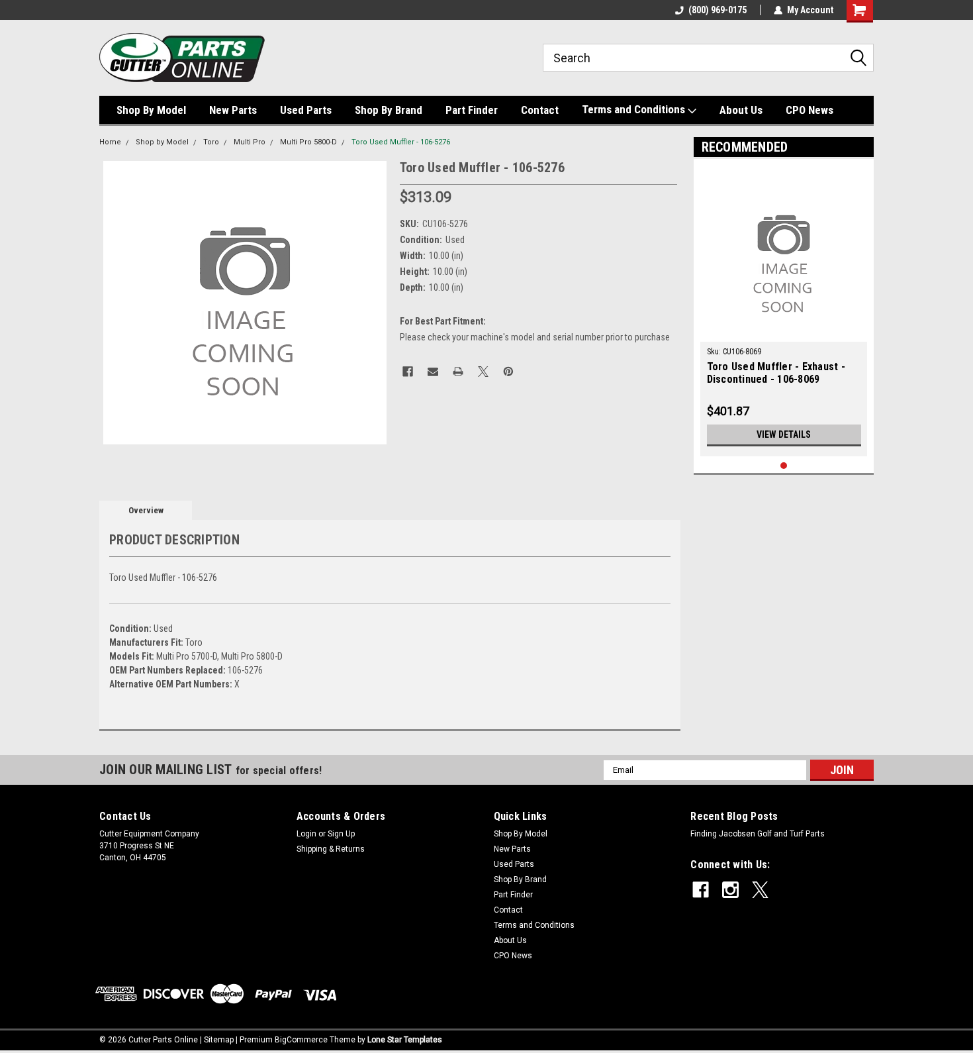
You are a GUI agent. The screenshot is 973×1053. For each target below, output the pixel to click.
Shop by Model (162, 142)
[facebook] (700, 889)
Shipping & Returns (331, 849)
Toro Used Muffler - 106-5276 (400, 142)
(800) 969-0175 (717, 10)
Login (306, 833)
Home (110, 142)
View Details (784, 434)
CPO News (809, 110)
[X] (483, 371)
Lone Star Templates (404, 1039)
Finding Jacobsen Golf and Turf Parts (757, 833)
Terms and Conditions (635, 109)
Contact (540, 110)
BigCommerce (301, 1039)
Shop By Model (151, 110)
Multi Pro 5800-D (308, 142)
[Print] (458, 371)
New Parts (233, 110)
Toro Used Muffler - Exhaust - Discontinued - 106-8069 (776, 372)
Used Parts (306, 110)
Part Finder (471, 110)
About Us (741, 110)
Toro (211, 142)
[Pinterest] (508, 371)
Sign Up (341, 833)
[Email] (433, 371)
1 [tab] (784, 466)
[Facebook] (407, 371)
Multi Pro (249, 142)
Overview (145, 510)
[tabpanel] (784, 311)
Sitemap (219, 1039)
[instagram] (730, 889)
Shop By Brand (388, 110)
